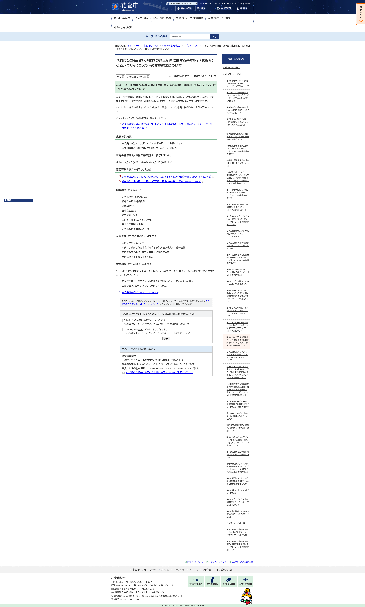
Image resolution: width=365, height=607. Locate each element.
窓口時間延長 (212, 584)
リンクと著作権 (204, 570)
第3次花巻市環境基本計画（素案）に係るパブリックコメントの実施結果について (238, 207)
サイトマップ (208, 3)
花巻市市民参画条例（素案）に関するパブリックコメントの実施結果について (238, 245)
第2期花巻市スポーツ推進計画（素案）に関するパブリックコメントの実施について (238, 83)
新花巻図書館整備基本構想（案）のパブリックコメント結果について (238, 428)
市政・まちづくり (123, 27)
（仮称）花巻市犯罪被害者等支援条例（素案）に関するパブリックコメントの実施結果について (238, 150)
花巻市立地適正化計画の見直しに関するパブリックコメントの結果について (238, 272)
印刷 (119, 77)
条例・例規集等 (229, 584)
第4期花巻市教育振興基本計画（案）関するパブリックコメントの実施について (238, 110)
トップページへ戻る (218, 562)
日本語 (8, 200)
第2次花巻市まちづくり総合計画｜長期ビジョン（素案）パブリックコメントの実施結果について (238, 220)
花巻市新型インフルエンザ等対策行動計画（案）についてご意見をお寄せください (238, 481)
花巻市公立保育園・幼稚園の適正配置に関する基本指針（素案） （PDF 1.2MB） (161, 181)
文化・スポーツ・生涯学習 (189, 18)
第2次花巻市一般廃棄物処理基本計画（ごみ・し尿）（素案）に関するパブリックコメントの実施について (237, 327)
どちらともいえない (155, 324)
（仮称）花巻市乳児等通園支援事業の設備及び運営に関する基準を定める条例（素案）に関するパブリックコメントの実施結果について (238, 389)
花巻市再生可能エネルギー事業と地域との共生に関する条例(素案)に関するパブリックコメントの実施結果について (238, 296)
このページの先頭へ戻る (243, 562)
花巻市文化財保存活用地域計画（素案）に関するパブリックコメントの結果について (238, 233)
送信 (166, 339)
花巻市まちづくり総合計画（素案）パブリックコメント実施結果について (238, 502)
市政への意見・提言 (171, 46)
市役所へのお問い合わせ (144, 570)
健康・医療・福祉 (162, 18)
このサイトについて (183, 570)
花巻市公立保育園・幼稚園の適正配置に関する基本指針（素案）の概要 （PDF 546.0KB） (166, 177)
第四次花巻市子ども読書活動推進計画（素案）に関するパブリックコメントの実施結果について (238, 259)
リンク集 (165, 570)
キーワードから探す (156, 36)
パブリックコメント (192, 46)
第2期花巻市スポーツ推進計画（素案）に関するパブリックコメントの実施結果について (238, 123)
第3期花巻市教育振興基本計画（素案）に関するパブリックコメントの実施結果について (238, 312)
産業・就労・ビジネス (219, 18)
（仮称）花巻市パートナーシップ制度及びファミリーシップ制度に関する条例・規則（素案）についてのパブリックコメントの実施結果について (238, 177)
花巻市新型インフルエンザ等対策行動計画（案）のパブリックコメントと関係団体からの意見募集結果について (238, 468)
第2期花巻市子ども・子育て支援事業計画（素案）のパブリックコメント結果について (238, 404)
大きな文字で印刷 (136, 76)
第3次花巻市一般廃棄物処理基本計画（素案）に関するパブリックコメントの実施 (237, 532)
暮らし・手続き (122, 18)
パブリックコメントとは (236, 523)
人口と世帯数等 (245, 584)
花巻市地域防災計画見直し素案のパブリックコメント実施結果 (238, 514)
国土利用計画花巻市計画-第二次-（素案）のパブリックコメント (238, 416)
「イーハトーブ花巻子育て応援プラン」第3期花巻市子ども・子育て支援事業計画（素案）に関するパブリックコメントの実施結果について (238, 372)
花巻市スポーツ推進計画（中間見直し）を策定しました (238, 282)
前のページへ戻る (195, 562)
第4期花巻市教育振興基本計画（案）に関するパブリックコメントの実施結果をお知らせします (238, 97)
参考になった (133, 324)
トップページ (134, 46)
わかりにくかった (182, 333)
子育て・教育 (142, 18)
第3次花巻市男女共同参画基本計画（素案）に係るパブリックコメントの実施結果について (238, 194)
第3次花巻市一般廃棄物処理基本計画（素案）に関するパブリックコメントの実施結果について (238, 546)
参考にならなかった (180, 324)
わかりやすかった (135, 333)
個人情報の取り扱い (225, 570)
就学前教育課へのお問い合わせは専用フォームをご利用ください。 (159, 372)
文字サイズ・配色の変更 (227, 3)
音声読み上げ (248, 3)
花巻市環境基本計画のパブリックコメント (238, 491)
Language (183, 3)
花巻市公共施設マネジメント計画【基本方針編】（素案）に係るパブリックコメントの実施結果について (238, 441)
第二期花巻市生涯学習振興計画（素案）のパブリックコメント (238, 454)
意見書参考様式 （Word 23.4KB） (140, 292)
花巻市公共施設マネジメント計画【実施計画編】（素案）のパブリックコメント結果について (238, 356)
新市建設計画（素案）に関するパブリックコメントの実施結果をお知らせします (238, 136)
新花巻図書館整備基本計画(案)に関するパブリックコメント (238, 163)
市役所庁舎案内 (195, 584)
